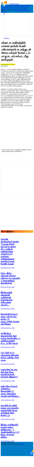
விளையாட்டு (25, 7)
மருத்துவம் (10, 8)
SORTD (21, 444)
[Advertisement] (17, 130)
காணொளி (4, 12)
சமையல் (20, 8)
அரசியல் (17, 5)
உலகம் (7, 7)
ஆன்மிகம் (4, 8)
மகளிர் (16, 8)
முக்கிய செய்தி (10, 5)
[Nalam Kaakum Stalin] (17, 35)
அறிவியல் (22, 10)
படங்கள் (16, 10)
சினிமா (26, 8)
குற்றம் (3, 7)
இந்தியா (22, 5)
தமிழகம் (28, 5)
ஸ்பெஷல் (28, 10)
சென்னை (12, 7)
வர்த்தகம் (18, 7)
